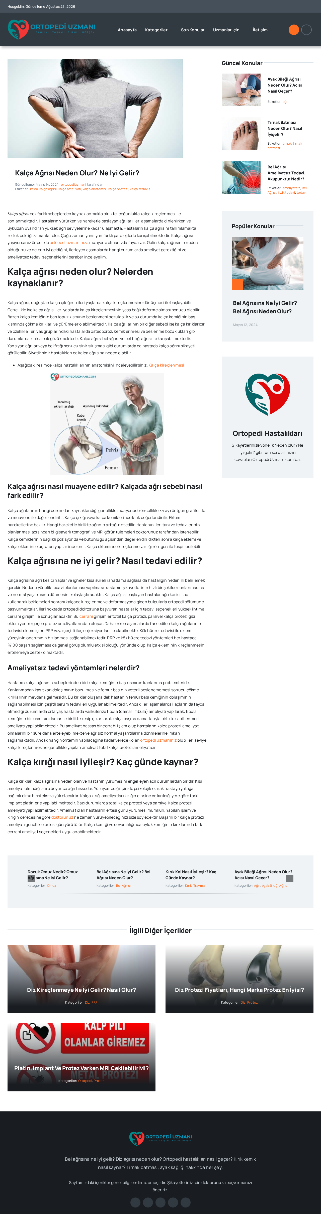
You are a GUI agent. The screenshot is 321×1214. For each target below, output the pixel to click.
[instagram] (293, 7)
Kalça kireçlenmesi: (167, 365)
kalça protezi (118, 189)
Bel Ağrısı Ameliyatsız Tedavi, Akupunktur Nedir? (286, 173)
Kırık (188, 885)
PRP (95, 1002)
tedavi (301, 192)
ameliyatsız (291, 188)
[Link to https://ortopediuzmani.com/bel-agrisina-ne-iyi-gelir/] (237, 284)
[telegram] (311, 7)
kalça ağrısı (48, 189)
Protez (252, 1002)
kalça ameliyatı (69, 189)
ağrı (286, 101)
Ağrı (257, 885)
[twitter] (284, 7)
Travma (199, 885)
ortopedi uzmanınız (158, 740)
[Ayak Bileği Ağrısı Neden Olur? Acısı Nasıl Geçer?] (241, 77)
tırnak (287, 143)
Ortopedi (85, 1080)
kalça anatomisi (95, 189)
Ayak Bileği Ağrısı (275, 885)
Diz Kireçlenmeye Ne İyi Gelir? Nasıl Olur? (81, 990)
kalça (34, 189)
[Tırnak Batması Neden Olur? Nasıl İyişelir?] (241, 120)
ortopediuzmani (73, 184)
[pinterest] (302, 7)
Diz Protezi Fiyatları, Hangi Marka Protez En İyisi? (239, 990)
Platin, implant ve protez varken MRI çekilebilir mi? (81, 1068)
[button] (31, 878)
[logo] (51, 21)
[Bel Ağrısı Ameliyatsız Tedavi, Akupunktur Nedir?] (241, 165)
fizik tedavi (286, 192)
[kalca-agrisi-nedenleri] (95, 61)
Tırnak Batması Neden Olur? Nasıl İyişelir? (285, 128)
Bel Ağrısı (123, 885)
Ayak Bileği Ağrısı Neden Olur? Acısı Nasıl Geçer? (285, 85)
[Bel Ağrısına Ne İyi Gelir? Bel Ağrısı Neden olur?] (267, 240)
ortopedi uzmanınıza (69, 242)
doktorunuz (62, 817)
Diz (87, 1002)
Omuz (51, 885)
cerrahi (86, 616)
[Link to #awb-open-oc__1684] (306, 30)
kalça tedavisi (140, 189)
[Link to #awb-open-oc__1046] (294, 30)
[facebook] (275, 7)
